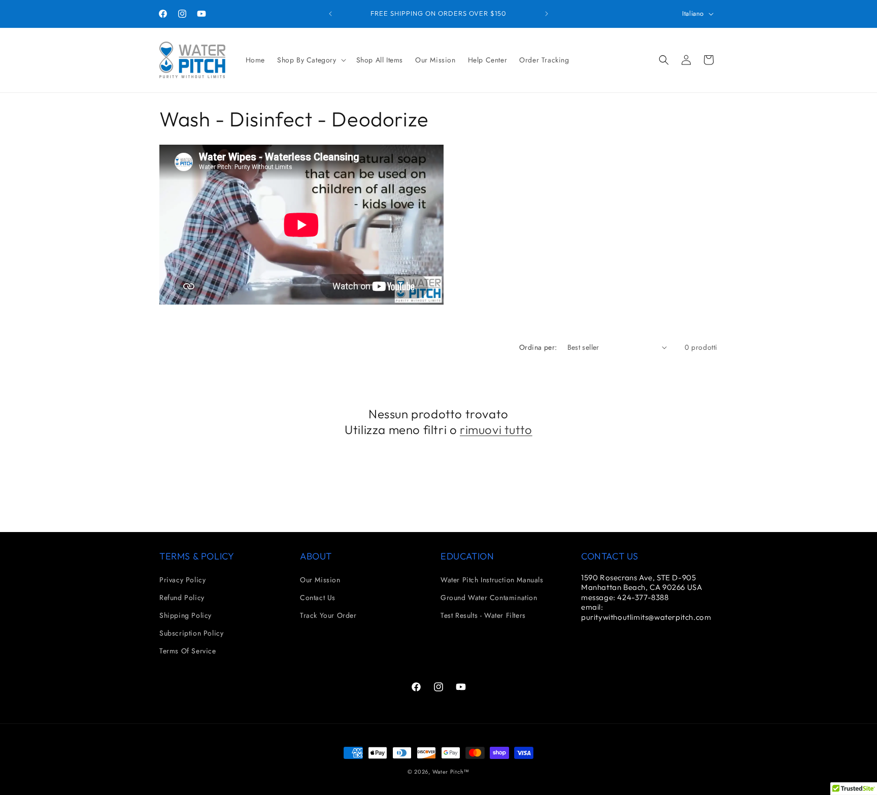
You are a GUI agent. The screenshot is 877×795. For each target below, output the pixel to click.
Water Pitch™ (450, 772)
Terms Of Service (187, 651)
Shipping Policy (185, 615)
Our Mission (320, 580)
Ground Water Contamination (489, 597)
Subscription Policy (191, 633)
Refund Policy (182, 597)
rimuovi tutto (496, 429)
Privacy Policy (182, 580)
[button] (310, 60)
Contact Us (317, 597)
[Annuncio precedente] (330, 13)
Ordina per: (538, 347)
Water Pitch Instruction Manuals (492, 580)
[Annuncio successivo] (546, 13)
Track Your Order (328, 615)
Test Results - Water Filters (483, 615)
